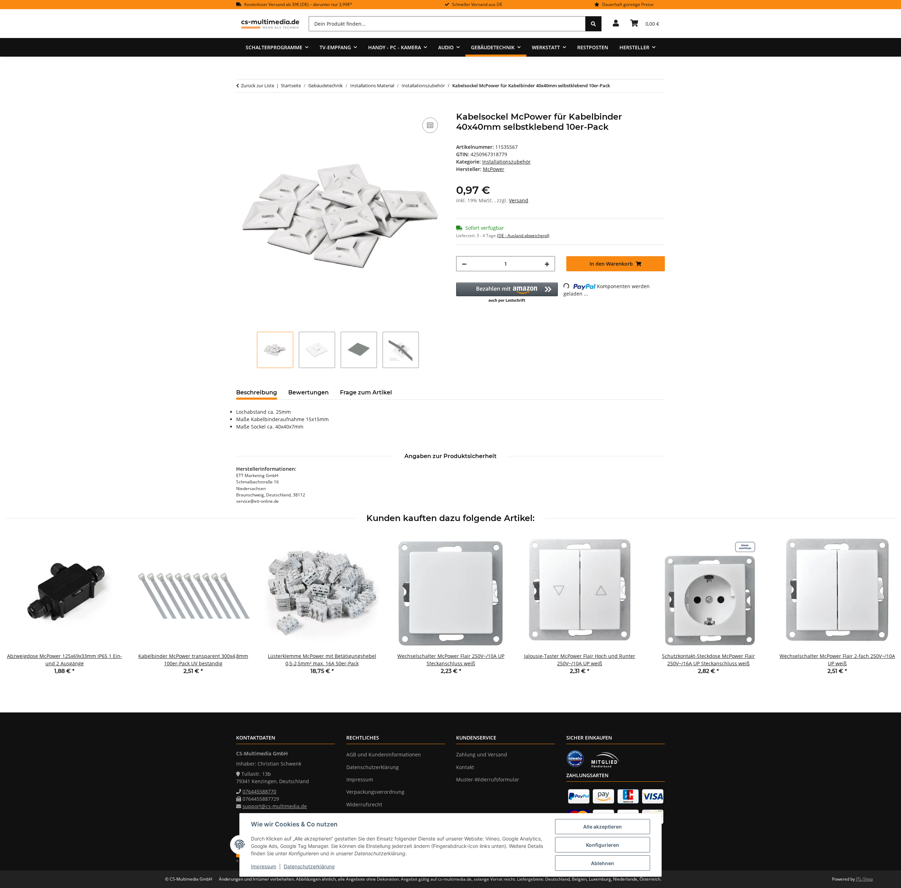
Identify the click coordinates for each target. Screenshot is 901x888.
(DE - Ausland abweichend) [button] (523, 236)
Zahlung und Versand (481, 754)
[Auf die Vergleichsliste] (430, 125)
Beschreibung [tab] (256, 392)
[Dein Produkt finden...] (593, 23)
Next (884, 609)
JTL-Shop (864, 879)
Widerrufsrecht (364, 804)
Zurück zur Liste (257, 85)
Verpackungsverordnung (375, 791)
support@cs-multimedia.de (274, 806)
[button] (616, 23)
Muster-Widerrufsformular (487, 779)
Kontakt (465, 767)
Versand (518, 200)
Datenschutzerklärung (309, 866)
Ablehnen (602, 863)
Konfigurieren (602, 845)
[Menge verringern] (464, 263)
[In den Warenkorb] (241, 108)
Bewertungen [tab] (308, 392)
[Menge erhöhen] (547, 263)
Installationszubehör (506, 161)
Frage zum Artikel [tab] (366, 392)
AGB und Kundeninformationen (383, 754)
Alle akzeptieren (602, 827)
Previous (17, 609)
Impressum (263, 866)
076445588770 (259, 791)
